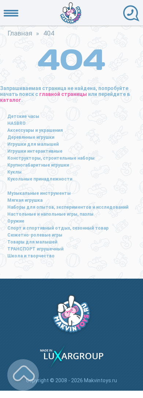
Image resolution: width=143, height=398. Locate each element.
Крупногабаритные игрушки (38, 165)
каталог (10, 100)
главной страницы (63, 94)
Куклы (14, 172)
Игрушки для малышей (33, 144)
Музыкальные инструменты (39, 193)
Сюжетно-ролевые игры (34, 235)
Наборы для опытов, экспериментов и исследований (67, 207)
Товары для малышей (32, 242)
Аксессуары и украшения (35, 130)
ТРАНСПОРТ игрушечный (35, 249)
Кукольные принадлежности (39, 179)
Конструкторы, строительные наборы (51, 158)
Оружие (15, 221)
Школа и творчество (31, 255)
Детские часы (23, 116)
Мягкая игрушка (25, 200)
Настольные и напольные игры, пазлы (50, 214)
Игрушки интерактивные (34, 151)
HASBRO (16, 123)
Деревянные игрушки (30, 137)
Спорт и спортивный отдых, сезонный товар (58, 228)
